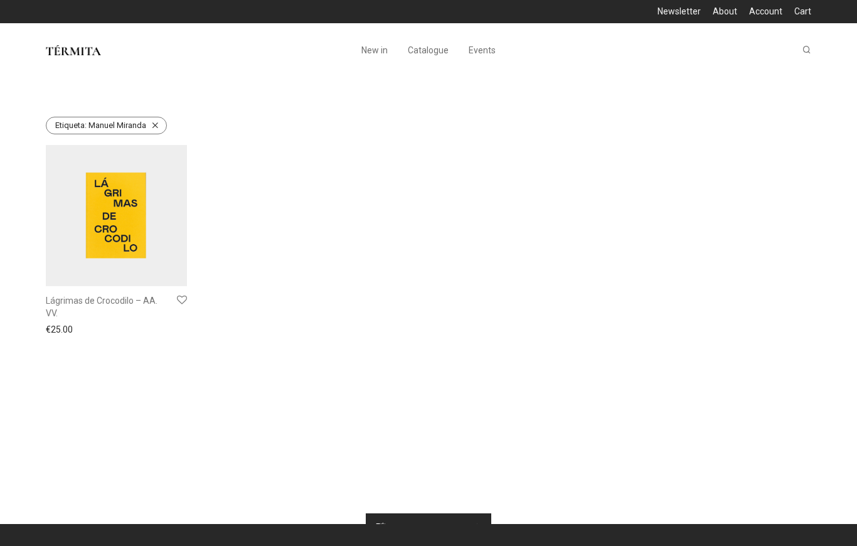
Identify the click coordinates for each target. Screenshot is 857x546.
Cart (802, 11)
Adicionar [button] (61, 329)
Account (765, 11)
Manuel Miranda (100, 125)
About (725, 11)
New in (374, 50)
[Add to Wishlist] (182, 300)
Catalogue (428, 50)
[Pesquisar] (806, 50)
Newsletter (679, 11)
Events (482, 50)
